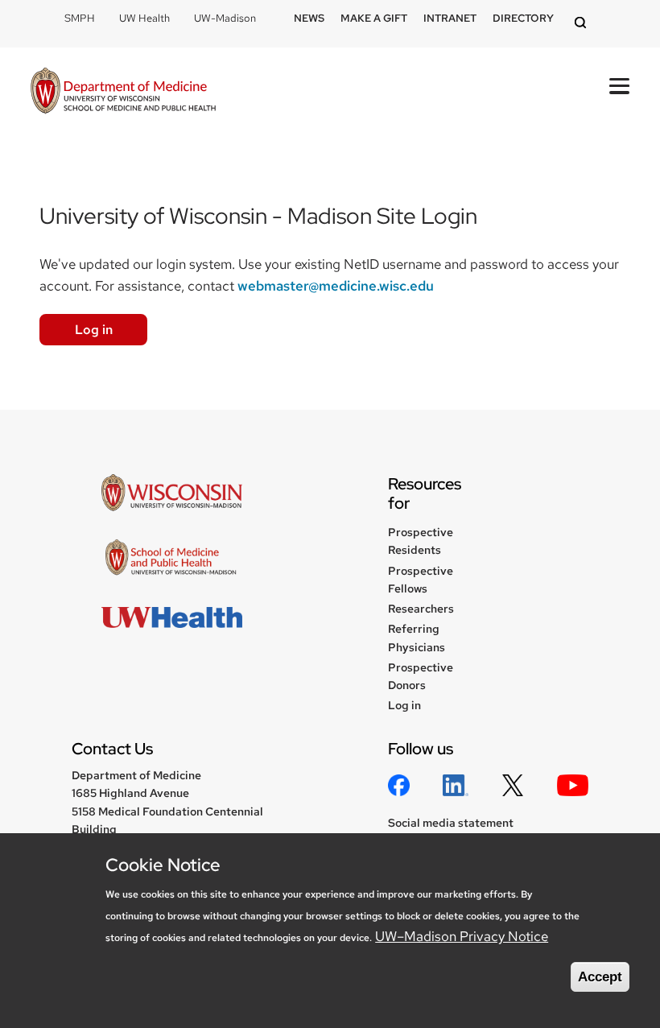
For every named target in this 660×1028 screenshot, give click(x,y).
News (309, 18)
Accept (600, 977)
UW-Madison (225, 18)
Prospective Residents (420, 541)
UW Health (144, 18)
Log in (94, 329)
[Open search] (583, 23)
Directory (523, 18)
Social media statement (451, 822)
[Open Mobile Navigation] (619, 86)
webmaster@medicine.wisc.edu (335, 286)
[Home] (123, 93)
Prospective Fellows (420, 580)
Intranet (449, 18)
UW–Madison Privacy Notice (461, 936)
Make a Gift (373, 18)
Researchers (421, 608)
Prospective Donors (420, 676)
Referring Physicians (416, 637)
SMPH (79, 18)
